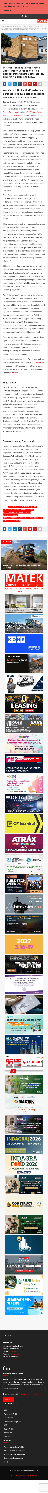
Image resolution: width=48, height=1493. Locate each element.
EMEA (34, 507)
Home (2, 26)
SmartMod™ (17, 116)
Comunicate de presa (12, 1422)
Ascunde (8, 10)
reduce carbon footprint (13, 512)
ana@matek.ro (14, 1351)
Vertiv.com (37, 363)
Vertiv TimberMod (10, 515)
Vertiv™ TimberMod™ (11, 112)
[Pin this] (30, 84)
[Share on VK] (35, 84)
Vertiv (20, 102)
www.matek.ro (16, 1354)
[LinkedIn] (26, 16)
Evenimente (8, 1418)
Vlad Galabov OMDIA (11, 521)
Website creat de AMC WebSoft (24, 1476)
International (11, 26)
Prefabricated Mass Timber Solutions (18, 509)
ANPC (6, 1462)
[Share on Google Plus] (25, 84)
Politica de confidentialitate (30, 1394)
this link (15, 373)
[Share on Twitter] (10, 84)
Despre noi (8, 1433)
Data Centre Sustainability (19, 507)
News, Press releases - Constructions (30, 26)
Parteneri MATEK (10, 1414)
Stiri (5, 1410)
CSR (5, 1425)
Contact (7, 1436)
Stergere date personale (13, 1458)
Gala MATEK (8, 1429)
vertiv (28, 512)
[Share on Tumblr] (20, 84)
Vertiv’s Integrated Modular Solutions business (22, 518)
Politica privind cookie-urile (14, 1451)
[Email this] (40, 84)
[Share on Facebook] (4, 84)
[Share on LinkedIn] (15, 84)
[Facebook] (22, 16)
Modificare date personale (14, 1454)
